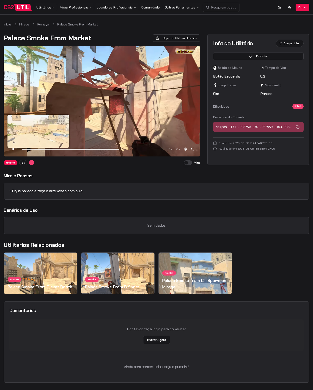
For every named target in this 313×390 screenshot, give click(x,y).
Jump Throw (227, 85)
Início (7, 24)
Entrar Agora (156, 340)
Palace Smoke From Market (77, 24)
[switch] (188, 162)
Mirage (24, 24)
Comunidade (150, 7)
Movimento (273, 85)
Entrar (302, 7)
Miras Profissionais (74, 7)
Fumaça (43, 24)
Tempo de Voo (275, 68)
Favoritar (262, 56)
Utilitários (43, 7)
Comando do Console (228, 117)
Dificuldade (221, 106)
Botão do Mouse (230, 68)
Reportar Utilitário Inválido (180, 38)
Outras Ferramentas (180, 7)
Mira (197, 162)
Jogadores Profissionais (115, 7)
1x (170, 149)
